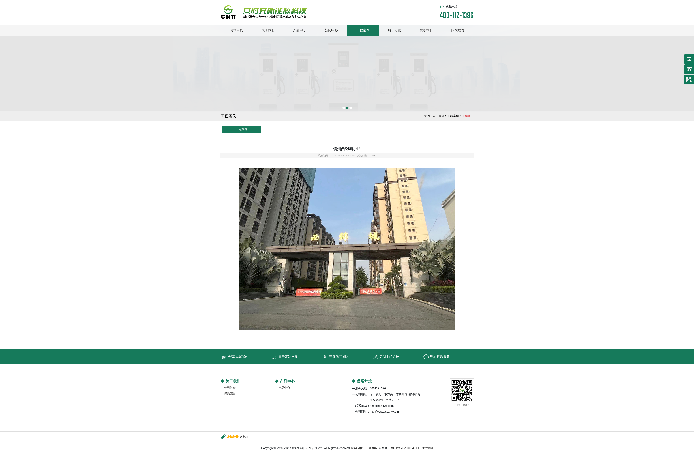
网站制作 (357, 448)
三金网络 (371, 448)
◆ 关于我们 (230, 381)
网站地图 (427, 448)
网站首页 (236, 30)
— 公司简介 (228, 387)
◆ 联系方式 (362, 381)
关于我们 (268, 30)
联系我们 (426, 30)
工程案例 (362, 30)
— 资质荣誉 (228, 393)
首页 (441, 115)
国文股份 (457, 30)
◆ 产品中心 (285, 381)
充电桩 (243, 436)
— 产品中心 (282, 387)
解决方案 (394, 30)
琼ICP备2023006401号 (405, 448)
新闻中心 (331, 30)
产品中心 (299, 30)
